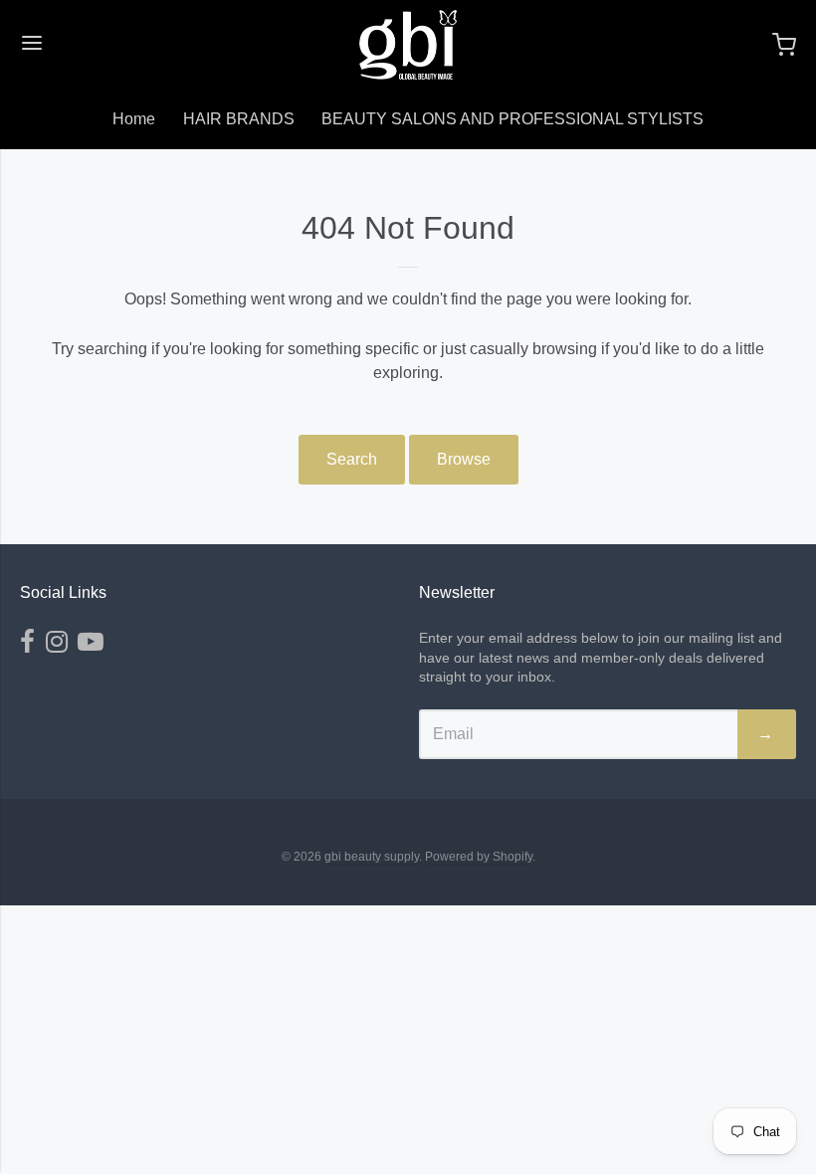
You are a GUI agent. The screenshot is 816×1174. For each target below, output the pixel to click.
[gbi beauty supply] (408, 45)
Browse (464, 459)
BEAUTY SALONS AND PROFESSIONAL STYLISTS (512, 118)
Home (133, 118)
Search (351, 459)
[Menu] (32, 45)
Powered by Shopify (478, 857)
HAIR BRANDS (239, 118)
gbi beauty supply (371, 857)
